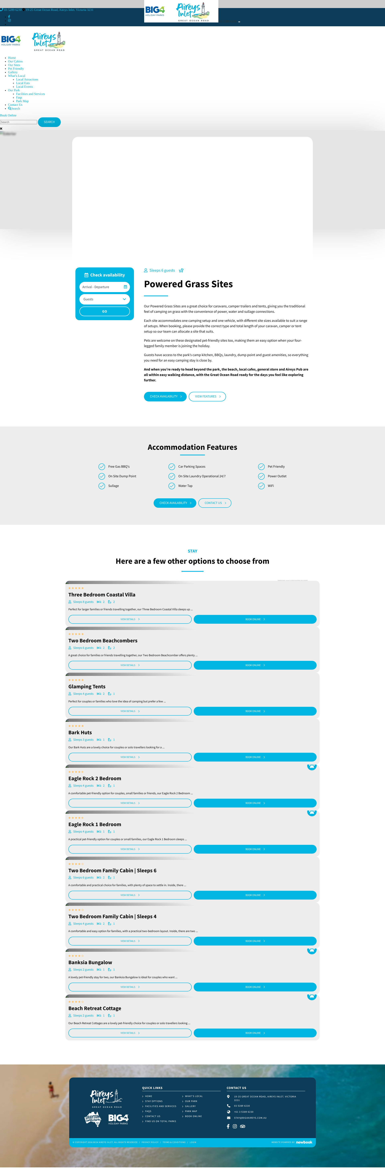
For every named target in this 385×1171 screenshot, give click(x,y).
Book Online (8, 115)
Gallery (13, 72)
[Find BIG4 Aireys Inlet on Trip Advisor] (242, 1126)
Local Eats (23, 83)
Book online (253, 619)
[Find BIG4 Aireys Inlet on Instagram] (9, 20)
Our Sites (14, 65)
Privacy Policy (150, 1142)
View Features (205, 396)
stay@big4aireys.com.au (250, 1117)
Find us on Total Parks (160, 1121)
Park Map (22, 101)
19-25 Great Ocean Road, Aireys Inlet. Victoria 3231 (59, 10)
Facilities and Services (30, 94)
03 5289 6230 (228, 21)
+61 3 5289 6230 (244, 1111)
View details (128, 619)
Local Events (24, 86)
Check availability (163, 396)
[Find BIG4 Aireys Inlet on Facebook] (9, 17)
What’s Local (16, 76)
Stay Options (154, 1101)
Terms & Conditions (174, 1142)
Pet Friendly (16, 68)
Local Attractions (27, 79)
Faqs (19, 97)
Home (12, 58)
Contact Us (15, 105)
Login (193, 1142)
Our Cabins (15, 61)
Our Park (14, 90)
